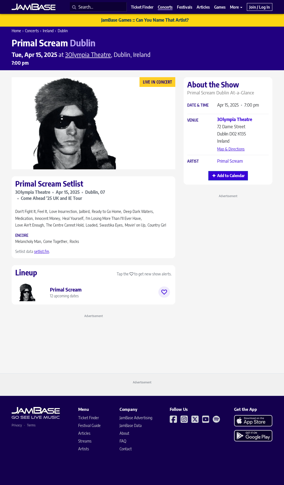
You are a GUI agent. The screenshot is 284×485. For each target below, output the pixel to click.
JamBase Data (131, 425)
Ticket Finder (88, 417)
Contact (126, 448)
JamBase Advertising (136, 417)
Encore (21, 235)
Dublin (63, 30)
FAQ (123, 441)
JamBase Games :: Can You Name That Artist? (145, 20)
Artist (193, 161)
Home (16, 30)
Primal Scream (230, 161)
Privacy (17, 425)
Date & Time (198, 105)
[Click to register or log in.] (164, 292)
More (235, 6)
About (124, 433)
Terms (31, 425)
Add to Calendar (231, 175)
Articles (84, 433)
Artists (83, 448)
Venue (192, 120)
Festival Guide (89, 425)
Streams (85, 441)
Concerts (32, 30)
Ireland (48, 30)
